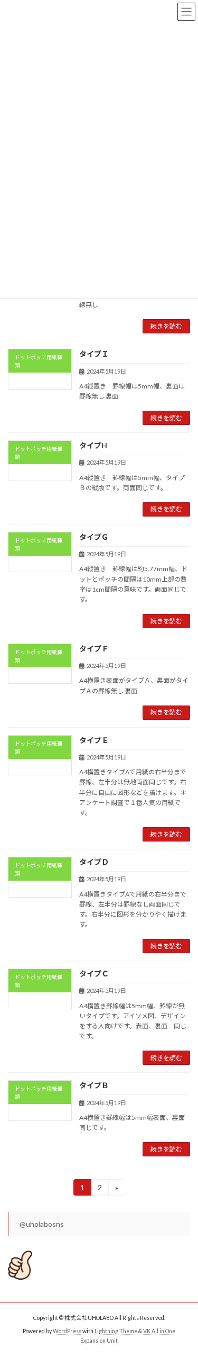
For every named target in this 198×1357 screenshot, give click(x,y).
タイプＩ (94, 353)
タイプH (93, 445)
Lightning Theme (116, 1331)
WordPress (67, 1331)
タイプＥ (94, 740)
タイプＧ (94, 536)
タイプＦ (94, 648)
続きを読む (166, 326)
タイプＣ (94, 973)
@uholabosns (42, 1223)
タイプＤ (94, 861)
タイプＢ (94, 1085)
